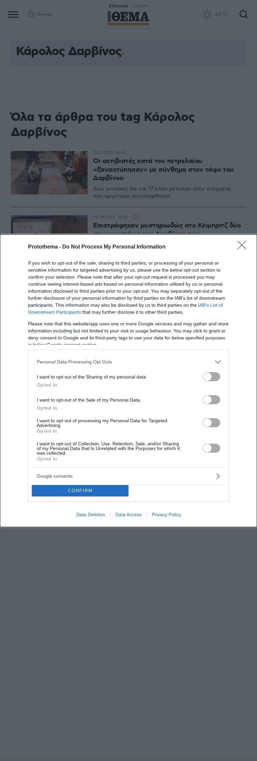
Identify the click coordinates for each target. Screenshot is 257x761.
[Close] (244, 247)
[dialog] (128, 380)
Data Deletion (90, 514)
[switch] (211, 376)
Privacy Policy (166, 514)
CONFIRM (80, 490)
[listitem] (128, 361)
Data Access (128, 514)
